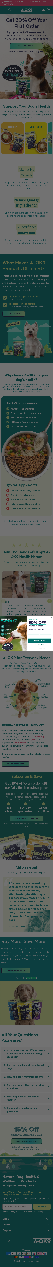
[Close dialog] (51, 617)
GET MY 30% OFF (39, 641)
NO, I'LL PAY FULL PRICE (40, 644)
